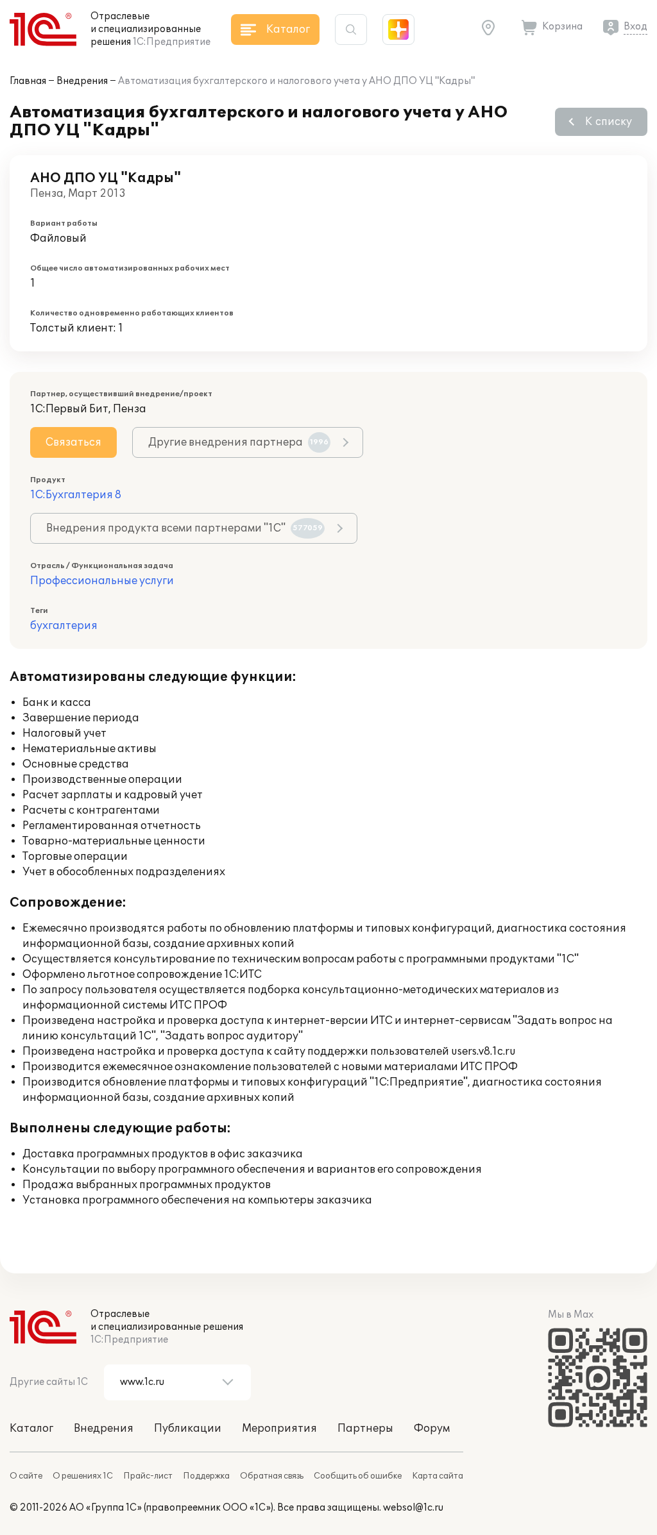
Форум (432, 1428)
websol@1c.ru (413, 1507)
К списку (608, 121)
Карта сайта (437, 1476)
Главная (28, 81)
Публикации (187, 1428)
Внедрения (82, 81)
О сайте (26, 1476)
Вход (635, 26)
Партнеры (365, 1428)
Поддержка (206, 1476)
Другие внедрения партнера (238, 442)
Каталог (31, 1428)
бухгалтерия (64, 625)
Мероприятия (279, 1428)
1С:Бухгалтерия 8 (75, 495)
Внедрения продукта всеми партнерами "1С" (184, 528)
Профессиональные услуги (102, 581)
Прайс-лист (148, 1476)
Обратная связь (271, 1476)
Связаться (73, 442)
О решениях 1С (83, 1476)
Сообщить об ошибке (358, 1476)
